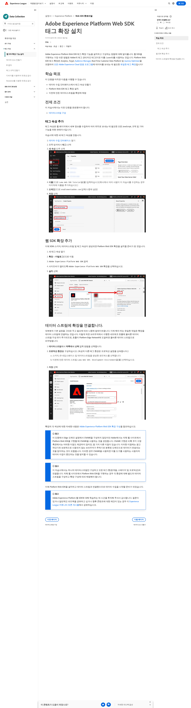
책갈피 (161, 28)
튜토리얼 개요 (10, 38)
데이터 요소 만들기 (14, 60)
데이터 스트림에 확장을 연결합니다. (170, 59)
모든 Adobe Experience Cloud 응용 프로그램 (73, 64)
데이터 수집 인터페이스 (60, 140)
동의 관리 (8, 92)
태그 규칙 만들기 (13, 70)
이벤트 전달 (8, 97)
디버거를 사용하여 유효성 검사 (18, 75)
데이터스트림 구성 (57, 113)
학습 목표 (160, 38)
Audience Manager (83, 61)
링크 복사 (171, 28)
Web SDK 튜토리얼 (84, 16)
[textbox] (19, 23)
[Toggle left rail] (35, 10)
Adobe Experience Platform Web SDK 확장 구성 (100, 426)
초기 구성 (8, 43)
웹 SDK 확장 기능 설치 (15, 54)
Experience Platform (63, 16)
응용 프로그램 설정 (11, 86)
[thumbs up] (103, 705)
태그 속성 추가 (163, 48)
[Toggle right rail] (156, 10)
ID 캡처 (9, 65)
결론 (6, 102)
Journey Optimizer (132, 61)
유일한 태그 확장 (128, 64)
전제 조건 (160, 43)
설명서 (48, 16)
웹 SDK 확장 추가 (162, 54)
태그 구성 (8, 49)
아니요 (168, 22)
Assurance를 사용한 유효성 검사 (18, 81)
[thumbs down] (109, 705)
